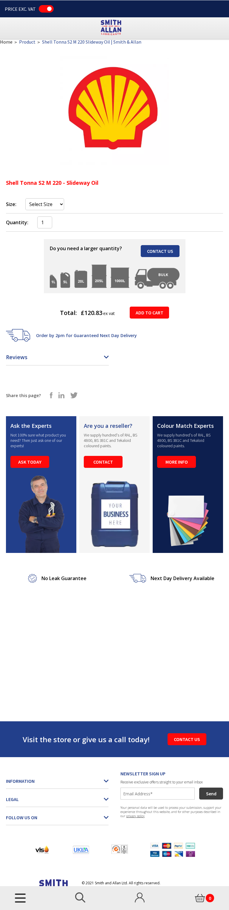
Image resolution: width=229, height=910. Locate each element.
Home (6, 42)
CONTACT (103, 462)
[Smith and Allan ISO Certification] (120, 849)
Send (211, 794)
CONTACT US (160, 251)
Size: (11, 204)
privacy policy (135, 816)
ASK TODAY (29, 462)
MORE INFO (176, 462)
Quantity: (17, 222)
